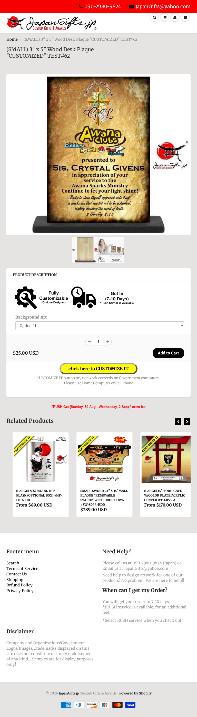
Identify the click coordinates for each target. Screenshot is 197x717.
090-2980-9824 (102, 6)
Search (12, 563)
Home (12, 39)
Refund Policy (19, 585)
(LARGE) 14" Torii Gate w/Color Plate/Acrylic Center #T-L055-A (158, 495)
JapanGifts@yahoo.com (163, 6)
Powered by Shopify (135, 693)
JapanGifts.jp (69, 693)
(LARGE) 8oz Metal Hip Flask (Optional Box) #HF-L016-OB (33, 495)
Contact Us (16, 574)
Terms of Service (22, 568)
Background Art (31, 317)
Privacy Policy (20, 590)
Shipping (14, 579)
